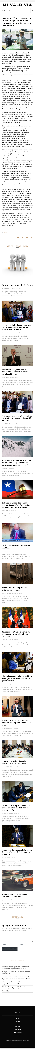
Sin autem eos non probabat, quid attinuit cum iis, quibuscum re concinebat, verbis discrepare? (16, 462)
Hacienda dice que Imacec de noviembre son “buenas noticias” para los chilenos (16, 371)
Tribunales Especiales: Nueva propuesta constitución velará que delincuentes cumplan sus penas (17, 505)
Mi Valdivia (17, 5)
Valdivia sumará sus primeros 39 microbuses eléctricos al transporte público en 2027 (15, 968)
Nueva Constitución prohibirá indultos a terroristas (14, 588)
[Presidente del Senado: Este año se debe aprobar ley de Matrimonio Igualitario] (17, 836)
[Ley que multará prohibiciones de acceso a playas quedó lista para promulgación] (17, 791)
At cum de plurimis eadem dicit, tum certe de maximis (16, 895)
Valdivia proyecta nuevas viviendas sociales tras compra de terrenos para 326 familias (16, 983)
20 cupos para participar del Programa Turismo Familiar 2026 (16, 973)
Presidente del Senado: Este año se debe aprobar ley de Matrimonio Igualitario (17, 852)
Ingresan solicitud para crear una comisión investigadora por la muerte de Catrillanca (16, 327)
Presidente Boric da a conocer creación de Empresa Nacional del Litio (16, 722)
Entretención (18, 1032)
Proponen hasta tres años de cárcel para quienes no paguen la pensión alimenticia (17, 418)
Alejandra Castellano (16, 288)
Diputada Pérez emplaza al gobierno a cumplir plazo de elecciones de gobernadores (17, 678)
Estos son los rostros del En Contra (17, 285)
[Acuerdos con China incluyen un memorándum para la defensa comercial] (17, 618)
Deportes (18, 1029)
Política (5, 232)
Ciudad (18, 1021)
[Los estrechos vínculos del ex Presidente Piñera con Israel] (17, 749)
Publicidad (18, 1035)
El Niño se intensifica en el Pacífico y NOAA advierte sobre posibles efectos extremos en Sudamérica (15, 989)
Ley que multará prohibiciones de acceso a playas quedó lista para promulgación (16, 807)
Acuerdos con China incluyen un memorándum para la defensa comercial (16, 634)
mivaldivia (11, 468)
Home (17, 1018)
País (18, 1024)
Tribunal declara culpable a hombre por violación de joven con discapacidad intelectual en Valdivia (17, 978)
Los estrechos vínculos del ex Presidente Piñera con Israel (14, 762)
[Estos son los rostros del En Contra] (17, 266)
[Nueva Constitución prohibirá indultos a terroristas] (17, 573)
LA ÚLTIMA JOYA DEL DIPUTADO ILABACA (16, 546)
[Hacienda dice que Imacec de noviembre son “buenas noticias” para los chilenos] (17, 355)
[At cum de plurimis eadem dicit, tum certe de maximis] (17, 880)
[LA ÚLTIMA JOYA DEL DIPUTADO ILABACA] (17, 532)
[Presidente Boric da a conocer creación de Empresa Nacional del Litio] (17, 706)
